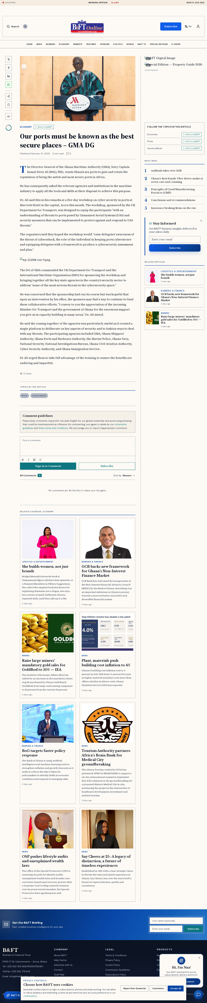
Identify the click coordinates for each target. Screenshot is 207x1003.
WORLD (130, 44)
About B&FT (60, 955)
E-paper (176, 44)
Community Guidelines (117, 969)
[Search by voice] (25, 26)
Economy (26, 126)
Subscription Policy (115, 974)
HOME (30, 44)
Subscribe (170, 26)
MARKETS (77, 44)
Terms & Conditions (116, 955)
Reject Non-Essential (134, 988)
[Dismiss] (201, 220)
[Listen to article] (8, 116)
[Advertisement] (174, 94)
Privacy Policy (112, 960)
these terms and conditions (53, 428)
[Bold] (22, 459)
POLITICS (117, 44)
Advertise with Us (63, 964)
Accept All (175, 988)
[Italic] (28, 459)
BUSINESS (50, 44)
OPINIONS (104, 44)
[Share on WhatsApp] (8, 84)
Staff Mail (59, 974)
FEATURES (91, 44)
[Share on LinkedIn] (8, 76)
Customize (158, 988)
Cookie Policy (112, 964)
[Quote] (34, 459)
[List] (40, 459)
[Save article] (8, 104)
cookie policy (30, 996)
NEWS (39, 44)
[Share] (8, 96)
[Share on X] (8, 59)
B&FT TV (142, 44)
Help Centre (60, 960)
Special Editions (159, 44)
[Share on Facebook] (8, 68)
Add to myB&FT (45, 127)
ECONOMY (64, 44)
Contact (58, 969)
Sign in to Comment (48, 466)
